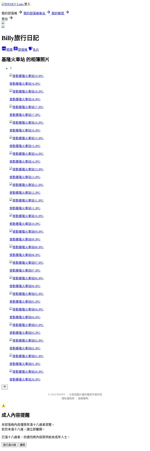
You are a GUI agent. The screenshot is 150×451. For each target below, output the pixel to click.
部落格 (23, 49)
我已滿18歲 (9, 444)
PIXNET (61, 394)
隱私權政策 (68, 398)
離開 (22, 444)
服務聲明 (83, 398)
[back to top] (5, 387)
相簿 (9, 49)
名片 (36, 49)
